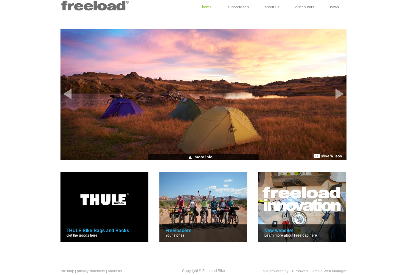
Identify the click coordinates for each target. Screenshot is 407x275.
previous (67, 94)
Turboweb (299, 271)
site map (67, 271)
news (334, 7)
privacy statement (91, 271)
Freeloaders (178, 230)
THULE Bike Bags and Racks (97, 230)
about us (272, 7)
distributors (304, 7)
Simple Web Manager (329, 271)
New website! (278, 230)
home (207, 7)
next (339, 94)
